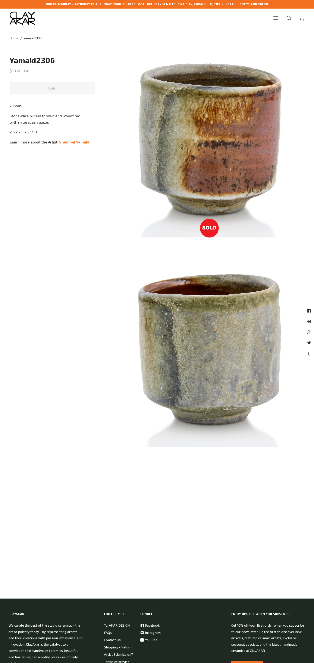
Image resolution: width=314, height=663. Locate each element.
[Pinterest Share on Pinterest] (309, 321)
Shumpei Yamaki (74, 142)
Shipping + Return (118, 647)
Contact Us (112, 640)
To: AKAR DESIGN (117, 625)
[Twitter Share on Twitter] (309, 343)
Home (14, 38)
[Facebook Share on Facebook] (309, 311)
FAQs (108, 632)
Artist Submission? (118, 654)
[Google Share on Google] (309, 332)
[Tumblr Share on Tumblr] (309, 353)
